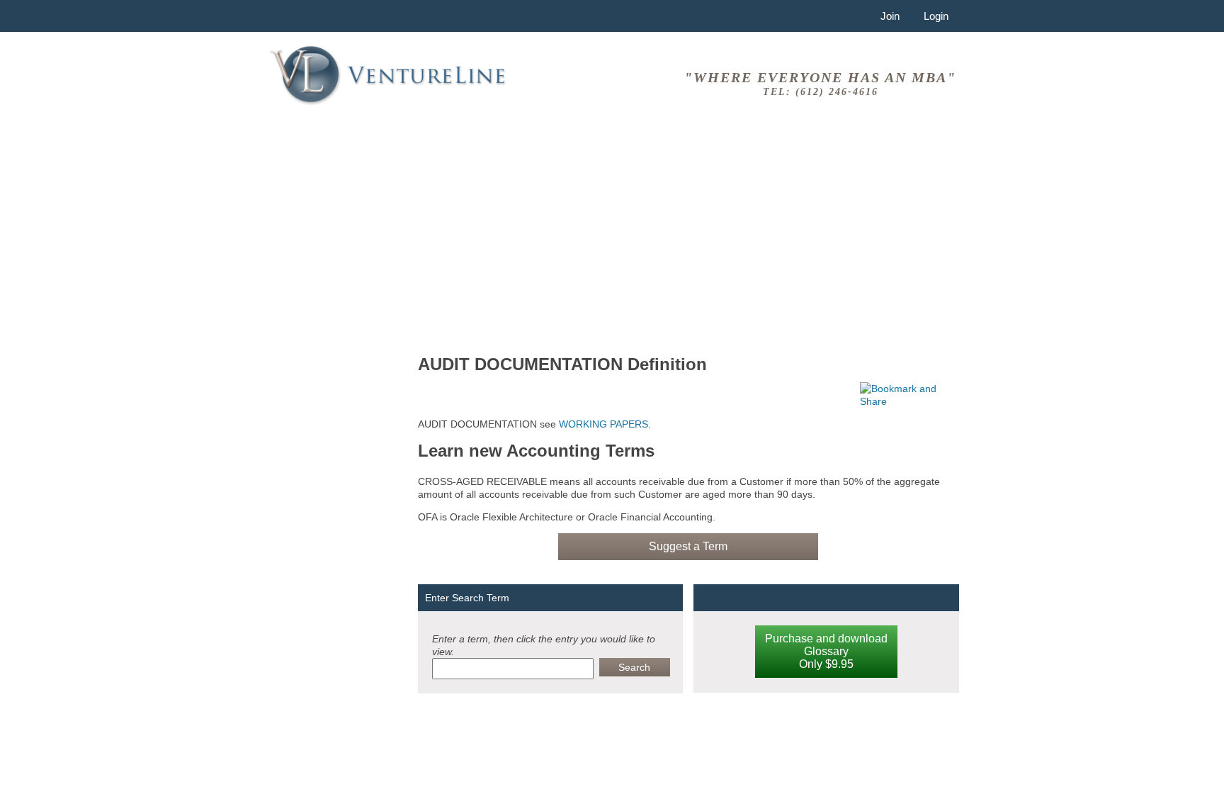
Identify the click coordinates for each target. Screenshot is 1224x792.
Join (890, 16)
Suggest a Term (688, 546)
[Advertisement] (688, 233)
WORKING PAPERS (602, 424)
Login (936, 16)
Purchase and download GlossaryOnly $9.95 (826, 651)
